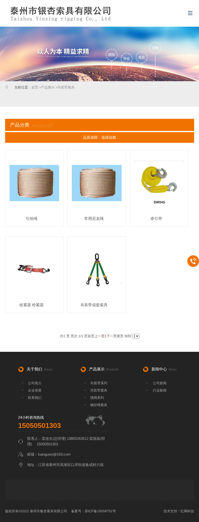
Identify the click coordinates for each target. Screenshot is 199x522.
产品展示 (48, 87)
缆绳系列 (97, 398)
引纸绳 (31, 219)
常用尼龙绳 (94, 219)
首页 (34, 87)
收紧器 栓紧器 (31, 305)
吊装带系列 (98, 383)
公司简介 (34, 383)
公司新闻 (159, 383)
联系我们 (34, 398)
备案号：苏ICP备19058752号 (93, 511)
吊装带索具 (66, 87)
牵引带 (156, 219)
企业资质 (34, 390)
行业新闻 (159, 390)
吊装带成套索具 (94, 305)
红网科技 (187, 511)
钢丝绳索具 (98, 405)
